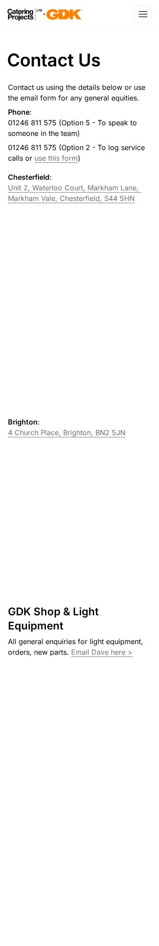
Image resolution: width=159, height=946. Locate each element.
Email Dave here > (101, 652)
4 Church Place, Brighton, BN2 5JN (66, 432)
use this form (56, 158)
